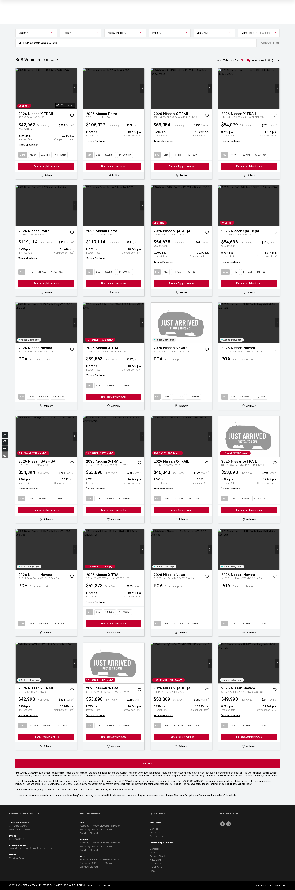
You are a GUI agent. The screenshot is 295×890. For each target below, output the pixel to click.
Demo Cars (156, 863)
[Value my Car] (5, 435)
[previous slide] (18, 88)
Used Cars (156, 867)
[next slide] (75, 88)
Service (154, 828)
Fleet (152, 871)
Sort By (245, 60)
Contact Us (156, 836)
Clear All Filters (270, 42)
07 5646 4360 (16, 857)
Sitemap (107, 885)
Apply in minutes (46, 166)
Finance (154, 852)
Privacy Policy (94, 885)
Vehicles (155, 848)
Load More (147, 763)
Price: (155, 32)
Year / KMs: (203, 32)
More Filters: (248, 32)
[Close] (5, 455)
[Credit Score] (5, 442)
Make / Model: (115, 32)
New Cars (155, 859)
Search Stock (157, 856)
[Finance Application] (5, 448)
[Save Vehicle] (72, 116)
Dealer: (22, 32)
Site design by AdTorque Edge (271, 885)
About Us (155, 832)
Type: (66, 32)
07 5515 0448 (16, 839)
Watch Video (67, 105)
